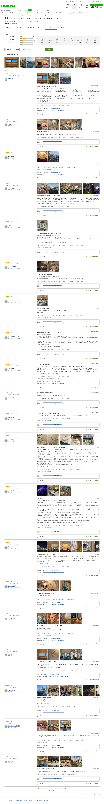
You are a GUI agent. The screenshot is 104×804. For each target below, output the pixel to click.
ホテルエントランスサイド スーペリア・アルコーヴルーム (55, 676)
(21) (30, 27)
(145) (51, 27)
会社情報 (11, 800)
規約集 (40, 800)
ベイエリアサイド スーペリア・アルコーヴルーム (53, 110)
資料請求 (46, 800)
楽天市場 (92, 1)
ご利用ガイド (71, 1)
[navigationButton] (97, 62)
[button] (11, 62)
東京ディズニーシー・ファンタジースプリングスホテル (31, 18)
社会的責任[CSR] (28, 800)
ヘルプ (65, 1)
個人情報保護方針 (18, 800)
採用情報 (36, 800)
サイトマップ (78, 1)
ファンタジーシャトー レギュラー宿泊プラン (52, 108)
